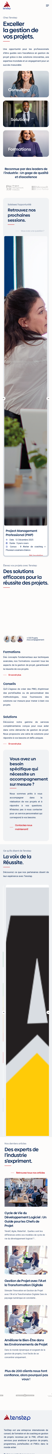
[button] (47, 5)
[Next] (48, 398)
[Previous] (3, 398)
